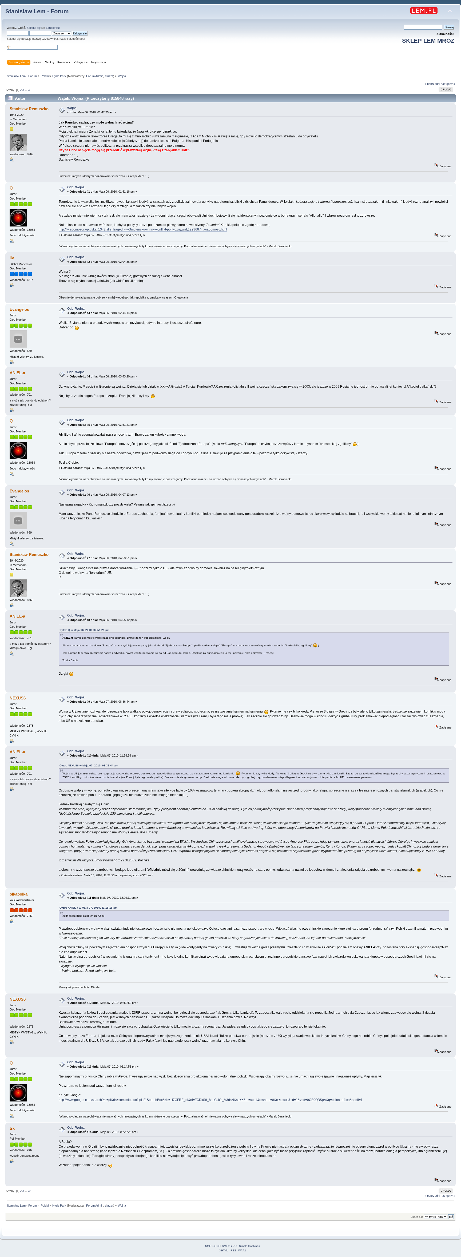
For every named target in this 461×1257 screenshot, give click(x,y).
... (26, 90)
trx (12, 1128)
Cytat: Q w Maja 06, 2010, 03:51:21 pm (84, 629)
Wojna (72, 108)
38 (29, 90)
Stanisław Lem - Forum (37, 11)
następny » (448, 83)
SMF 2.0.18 (212, 1245)
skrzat (109, 76)
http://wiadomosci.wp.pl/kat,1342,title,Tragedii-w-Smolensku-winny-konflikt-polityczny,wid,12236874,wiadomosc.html (143, 229)
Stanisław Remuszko (29, 108)
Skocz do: (417, 1216)
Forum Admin (94, 76)
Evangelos (19, 309)
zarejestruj (52, 27)
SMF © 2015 (229, 1245)
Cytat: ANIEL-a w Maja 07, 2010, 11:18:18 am (88, 907)
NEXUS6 (18, 698)
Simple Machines (249, 1245)
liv (12, 258)
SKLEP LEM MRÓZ (428, 40)
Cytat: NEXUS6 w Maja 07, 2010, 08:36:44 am (88, 765)
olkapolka (18, 894)
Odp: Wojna (76, 187)
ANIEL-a (17, 373)
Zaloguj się (34, 27)
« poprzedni (432, 83)
